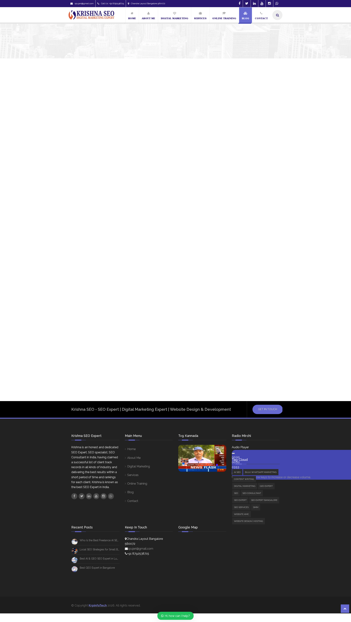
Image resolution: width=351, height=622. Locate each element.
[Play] (233, 453)
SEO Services (239, 204)
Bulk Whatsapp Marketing (247, 169)
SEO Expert (237, 194)
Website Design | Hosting (247, 226)
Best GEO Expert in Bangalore (97, 567)
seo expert (232, 331)
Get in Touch (267, 409)
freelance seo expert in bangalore (247, 310)
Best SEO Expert (235, 275)
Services (133, 475)
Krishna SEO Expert (81, 183)
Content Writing (240, 174)
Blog (130, 492)
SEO (233, 189)
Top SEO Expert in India (239, 366)
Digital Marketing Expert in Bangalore (249, 303)
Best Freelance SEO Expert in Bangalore (249, 254)
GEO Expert (238, 184)
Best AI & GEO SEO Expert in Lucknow (102, 558)
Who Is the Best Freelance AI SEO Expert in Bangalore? (276, 122)
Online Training (137, 483)
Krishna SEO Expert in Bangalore (245, 324)
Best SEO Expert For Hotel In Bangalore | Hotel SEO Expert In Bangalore (136, 174)
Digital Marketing (241, 179)
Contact (132, 501)
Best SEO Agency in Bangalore (243, 261)
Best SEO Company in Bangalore (244, 268)
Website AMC (239, 221)
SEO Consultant (245, 211)
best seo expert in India (239, 289)
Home (131, 449)
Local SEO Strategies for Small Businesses (104, 549)
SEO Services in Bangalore (241, 352)
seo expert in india (236, 345)
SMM (233, 216)
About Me (134, 458)
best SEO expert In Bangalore (243, 282)
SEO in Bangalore (263, 345)
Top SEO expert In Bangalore (242, 359)
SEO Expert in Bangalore (240, 338)
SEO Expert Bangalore (245, 199)
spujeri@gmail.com (84, 3)
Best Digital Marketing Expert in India (248, 247)
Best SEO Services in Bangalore (244, 296)
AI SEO (234, 164)
